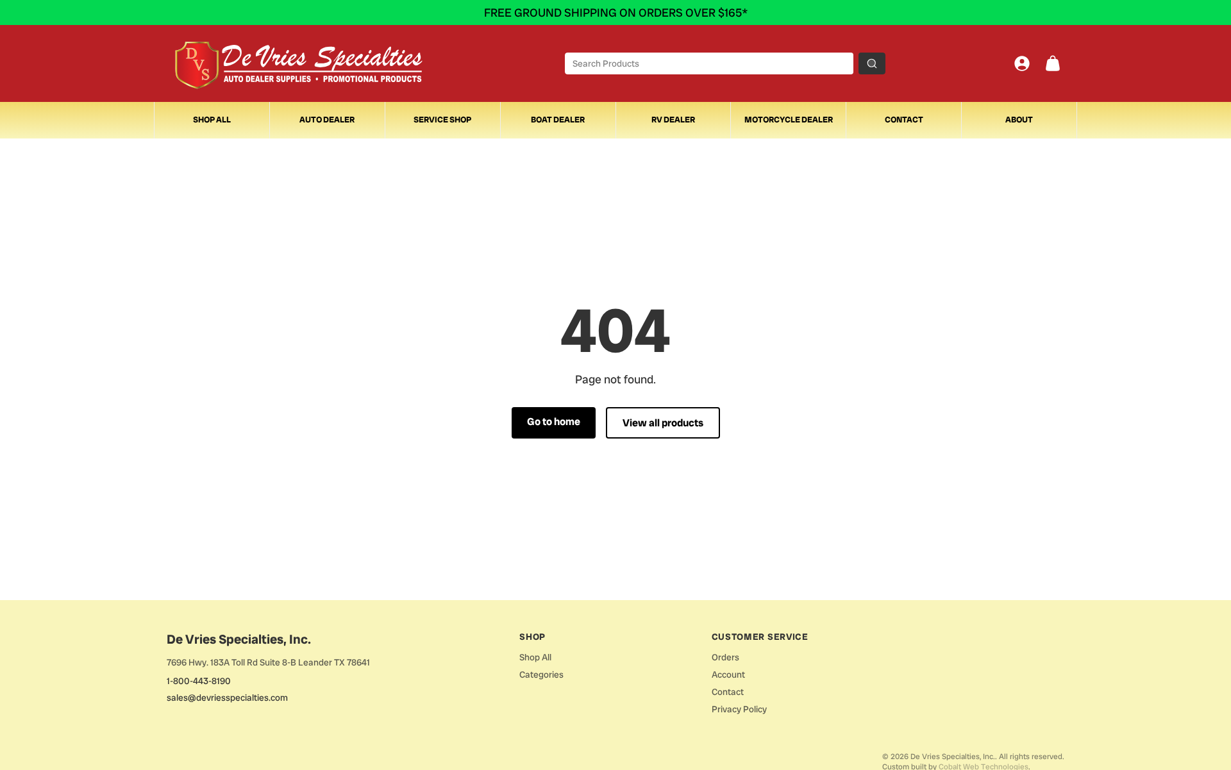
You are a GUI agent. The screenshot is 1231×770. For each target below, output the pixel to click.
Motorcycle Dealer (788, 119)
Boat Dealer (558, 119)
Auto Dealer (327, 119)
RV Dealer (673, 119)
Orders (725, 657)
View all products (663, 423)
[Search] (871, 63)
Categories (541, 674)
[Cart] (1052, 63)
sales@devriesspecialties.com (227, 697)
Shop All (212, 119)
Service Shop (442, 119)
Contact (904, 119)
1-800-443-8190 (199, 681)
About (1019, 119)
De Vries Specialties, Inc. (239, 639)
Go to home (553, 421)
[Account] (1022, 63)
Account (728, 674)
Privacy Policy (739, 709)
